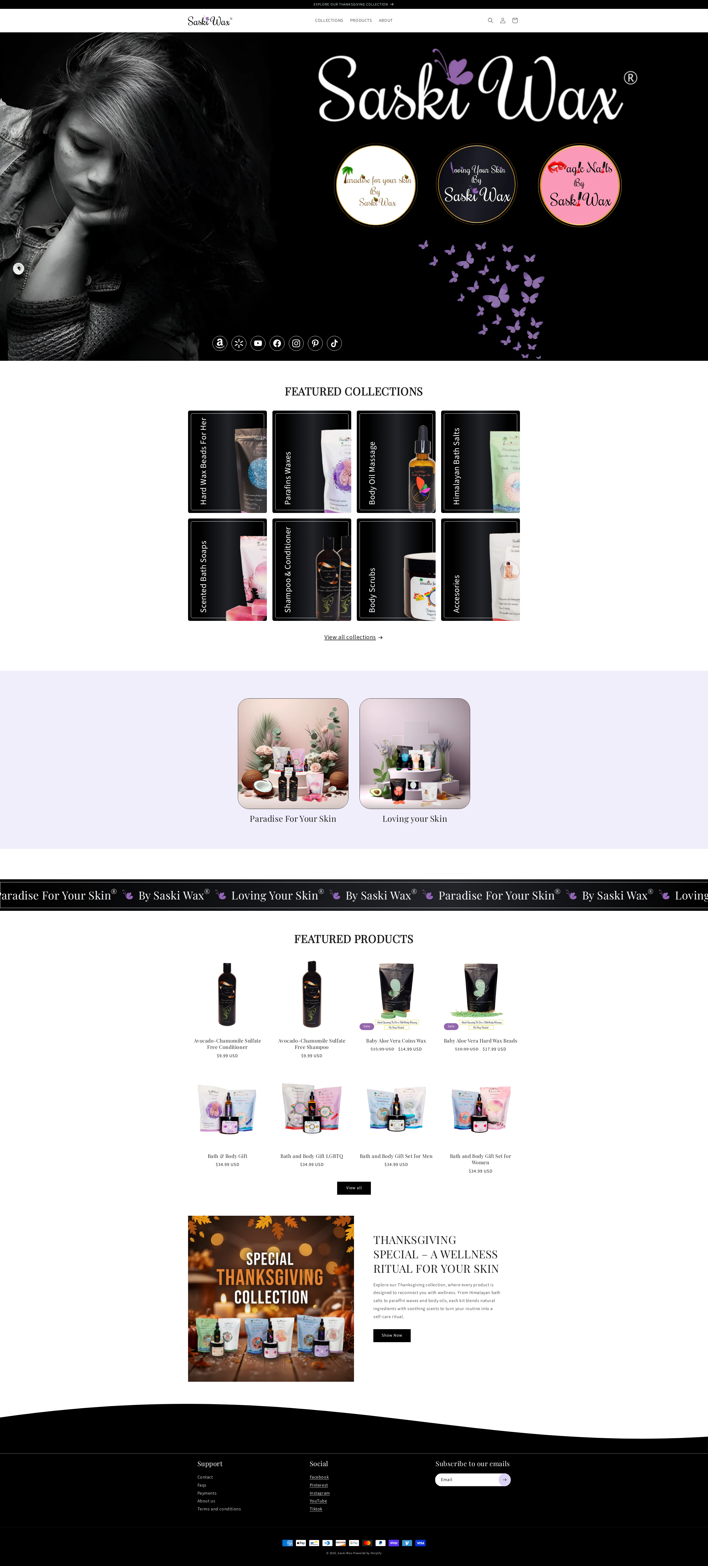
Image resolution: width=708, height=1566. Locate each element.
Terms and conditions (219, 1509)
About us (206, 1501)
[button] (491, 20)
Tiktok (316, 1509)
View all (354, 1188)
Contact (205, 1477)
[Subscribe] (505, 1479)
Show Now (392, 1336)
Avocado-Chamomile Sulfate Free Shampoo (312, 1044)
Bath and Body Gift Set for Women (480, 1159)
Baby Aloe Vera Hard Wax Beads (480, 1041)
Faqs (202, 1485)
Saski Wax (345, 1553)
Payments (207, 1493)
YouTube (318, 1501)
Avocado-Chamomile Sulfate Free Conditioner (227, 1044)
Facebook (319, 1477)
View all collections (350, 637)
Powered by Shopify (367, 1553)
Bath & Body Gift (228, 1156)
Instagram (320, 1493)
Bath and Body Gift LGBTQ (311, 1156)
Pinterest (319, 1485)
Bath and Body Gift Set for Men (396, 1156)
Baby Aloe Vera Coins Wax (396, 1041)
